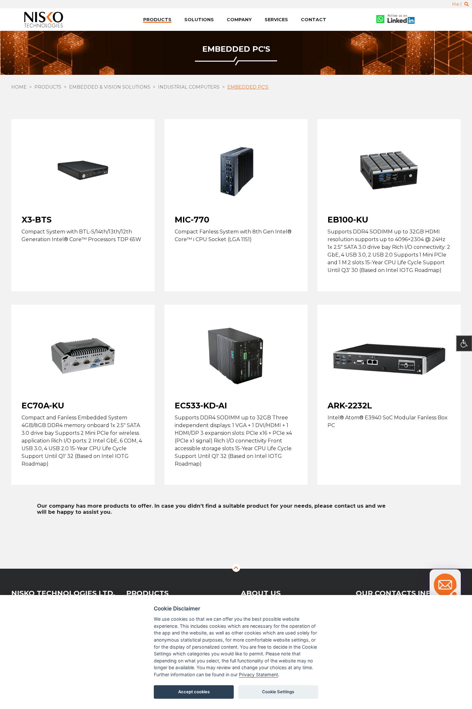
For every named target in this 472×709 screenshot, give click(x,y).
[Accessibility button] (464, 343)
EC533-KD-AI (201, 405)
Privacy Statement (258, 674)
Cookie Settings (278, 691)
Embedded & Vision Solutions (109, 87)
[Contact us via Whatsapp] (380, 19)
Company (239, 19)
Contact (313, 19)
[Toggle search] (466, 4)
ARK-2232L (350, 405)
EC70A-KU (43, 405)
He (455, 4)
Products (157, 19)
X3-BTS (37, 219)
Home (19, 87)
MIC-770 (192, 219)
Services (276, 19)
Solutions (199, 19)
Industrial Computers (189, 87)
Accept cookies (194, 691)
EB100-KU (348, 219)
